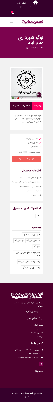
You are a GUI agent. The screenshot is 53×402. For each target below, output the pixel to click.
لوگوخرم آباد (19, 240)
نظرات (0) (26, 105)
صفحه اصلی (38, 325)
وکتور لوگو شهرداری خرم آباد (29, 261)
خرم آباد (36, 246)
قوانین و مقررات (37, 332)
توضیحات (37, 105)
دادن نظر (15, 105)
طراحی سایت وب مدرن (20, 395)
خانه (41, 48)
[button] (11, 21)
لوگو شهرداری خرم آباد (31, 234)
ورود (20, 6)
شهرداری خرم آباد (33, 240)
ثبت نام (33, 6)
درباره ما (40, 336)
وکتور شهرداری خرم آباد (31, 267)
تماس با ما (21, 3)
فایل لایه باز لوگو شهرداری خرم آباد (28, 254)
